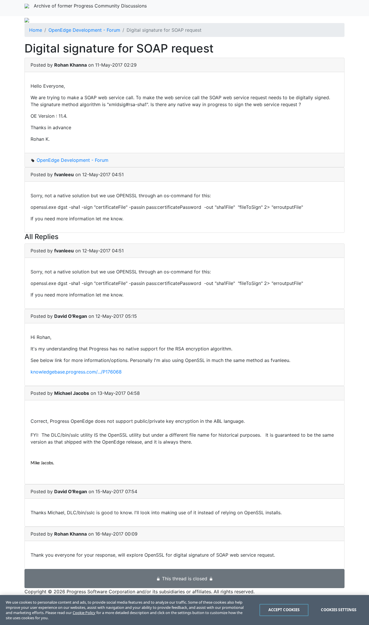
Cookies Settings (338, 609)
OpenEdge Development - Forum (84, 30)
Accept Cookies (284, 609)
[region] (184, 610)
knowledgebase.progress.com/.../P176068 (76, 372)
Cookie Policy (84, 612)
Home (35, 30)
